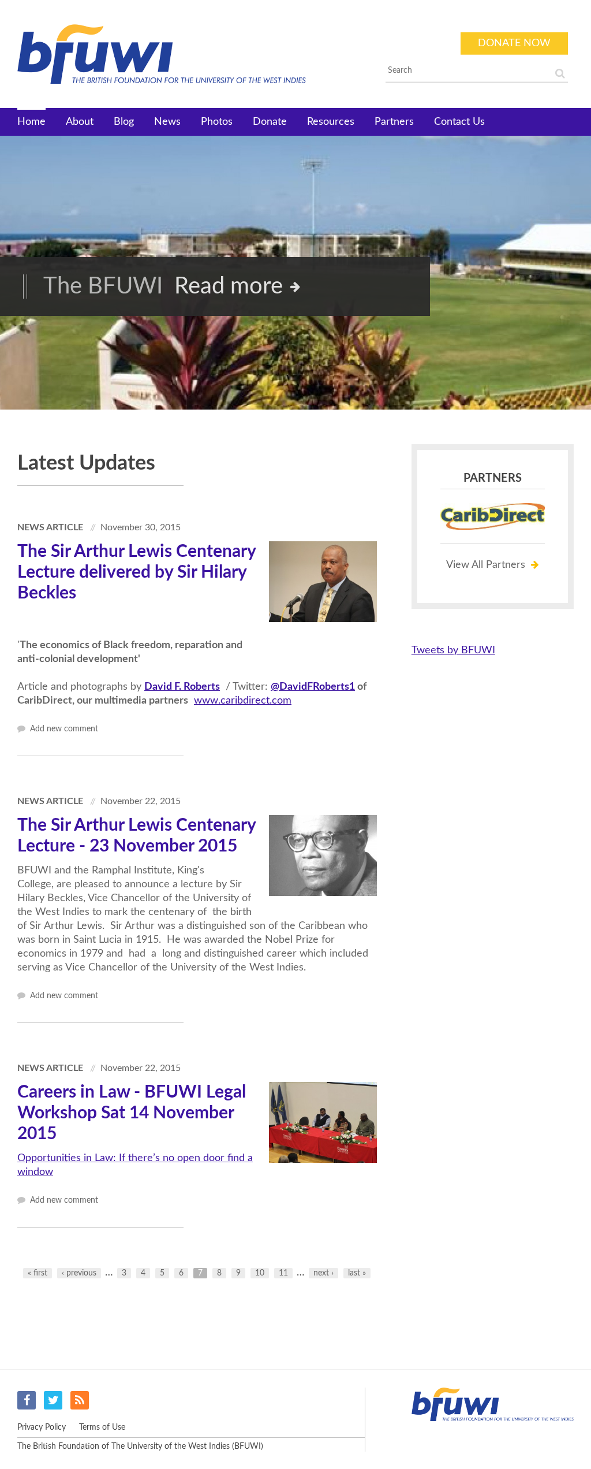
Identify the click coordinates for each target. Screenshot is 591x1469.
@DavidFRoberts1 (313, 687)
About (79, 122)
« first (37, 1273)
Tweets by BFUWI (453, 650)
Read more (228, 286)
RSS (79, 1400)
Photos (217, 122)
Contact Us (459, 122)
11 (283, 1273)
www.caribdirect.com (242, 701)
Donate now (514, 43)
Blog (124, 122)
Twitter (53, 1400)
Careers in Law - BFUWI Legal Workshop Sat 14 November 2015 (131, 1113)
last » (357, 1273)
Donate (270, 122)
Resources (330, 122)
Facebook (26, 1400)
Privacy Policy (41, 1427)
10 (259, 1273)
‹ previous (79, 1273)
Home (31, 122)
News (167, 122)
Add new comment (63, 729)
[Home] (189, 54)
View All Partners (485, 565)
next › (323, 1273)
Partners (394, 122)
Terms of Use (102, 1427)
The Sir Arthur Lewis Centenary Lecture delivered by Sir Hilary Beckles (136, 572)
